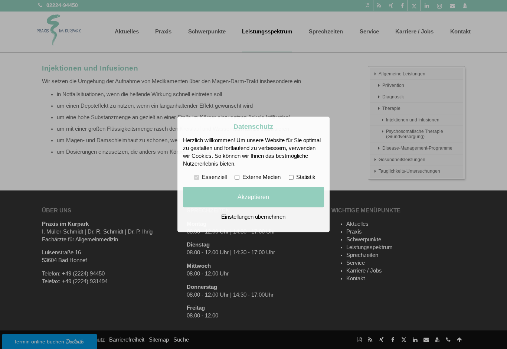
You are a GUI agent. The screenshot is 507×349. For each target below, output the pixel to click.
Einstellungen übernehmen (253, 217)
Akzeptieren (253, 196)
